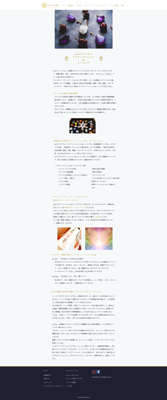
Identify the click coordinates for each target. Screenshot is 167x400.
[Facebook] (98, 371)
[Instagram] (94, 371)
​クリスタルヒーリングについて (53, 386)
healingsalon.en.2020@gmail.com (101, 377)
